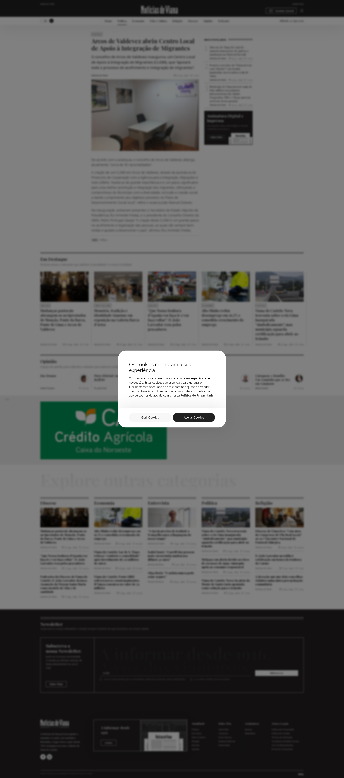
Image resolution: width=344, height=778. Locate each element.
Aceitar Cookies (194, 417)
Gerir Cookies (150, 417)
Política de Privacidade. (197, 395)
